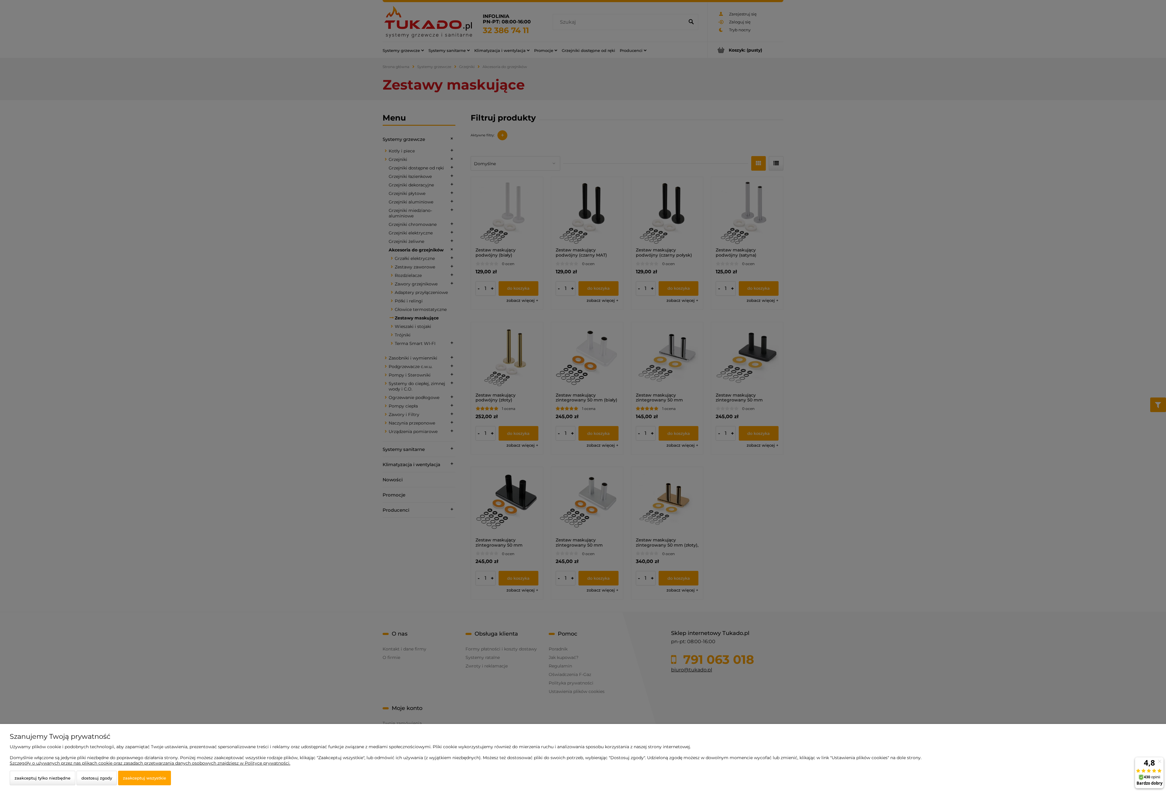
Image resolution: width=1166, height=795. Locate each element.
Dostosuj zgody (96, 778)
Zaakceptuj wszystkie (144, 778)
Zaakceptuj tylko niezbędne (42, 778)
